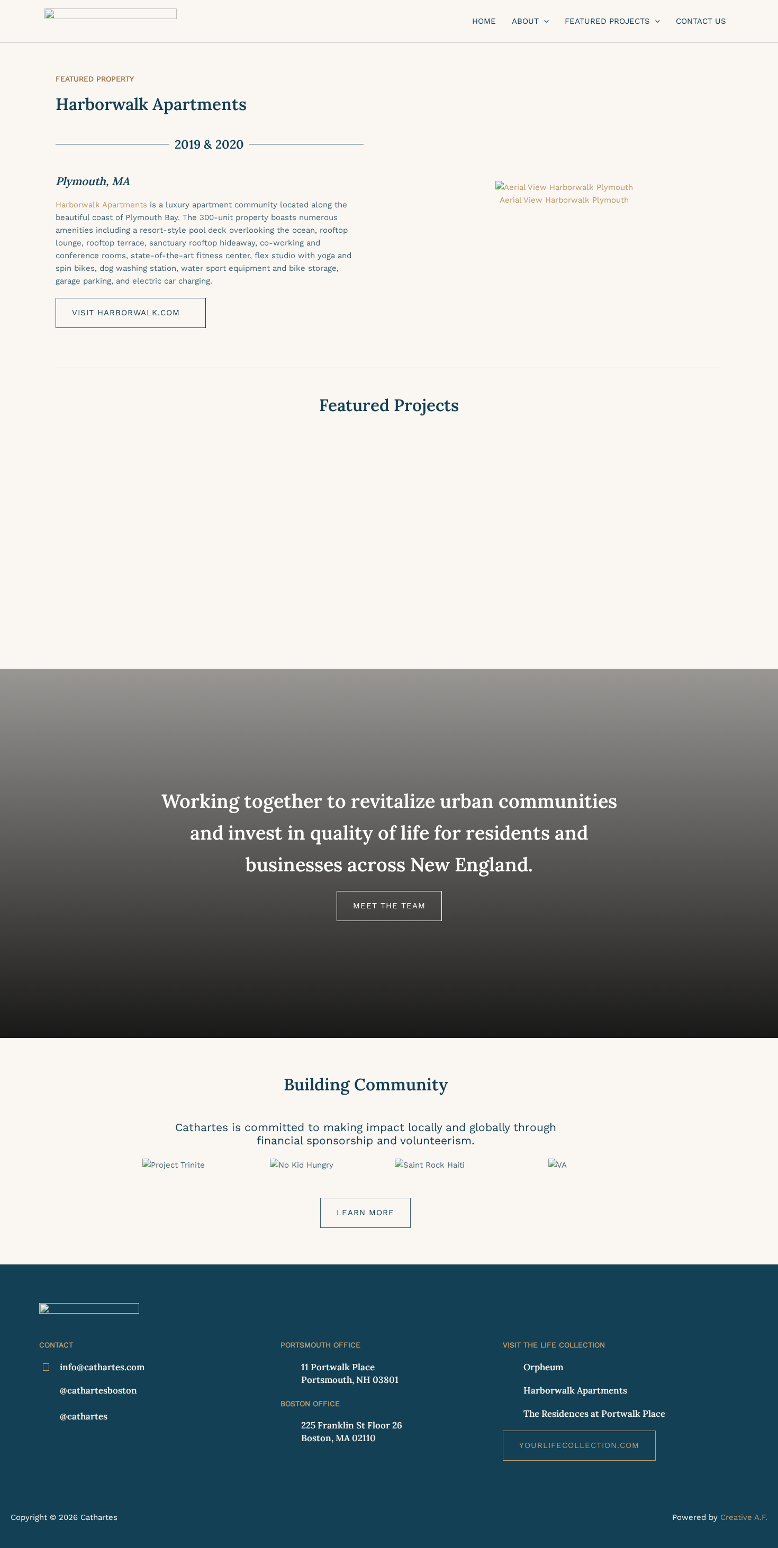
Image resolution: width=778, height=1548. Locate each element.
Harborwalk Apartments (101, 205)
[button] (544, 21)
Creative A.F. (743, 1517)
